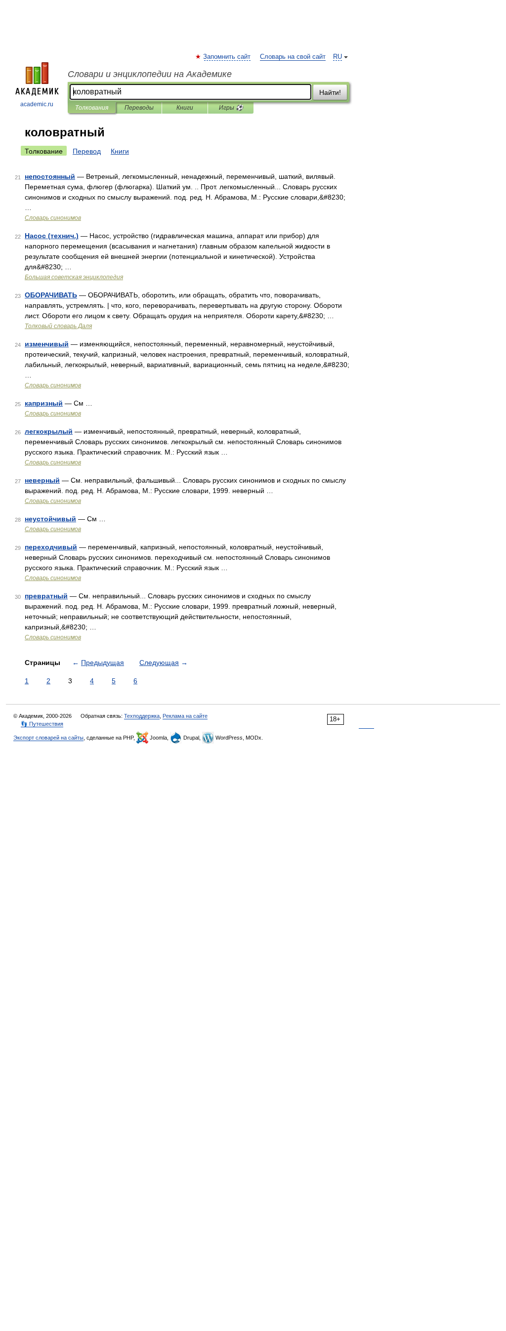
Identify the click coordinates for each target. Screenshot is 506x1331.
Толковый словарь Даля (58, 326)
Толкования (91, 107)
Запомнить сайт (227, 56)
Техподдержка (142, 716)
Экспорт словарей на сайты (48, 738)
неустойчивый (50, 519)
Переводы (139, 107)
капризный (44, 403)
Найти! (330, 92)
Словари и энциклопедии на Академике (150, 74)
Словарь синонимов (53, 217)
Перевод (87, 151)
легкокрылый (49, 431)
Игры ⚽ (231, 107)
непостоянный (50, 176)
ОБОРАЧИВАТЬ (51, 295)
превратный (46, 596)
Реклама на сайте (185, 716)
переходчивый (51, 547)
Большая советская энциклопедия (74, 277)
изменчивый (47, 344)
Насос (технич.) (52, 236)
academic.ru (36, 104)
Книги (184, 107)
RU (337, 56)
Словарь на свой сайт (293, 56)
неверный (42, 480)
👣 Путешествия (42, 724)
